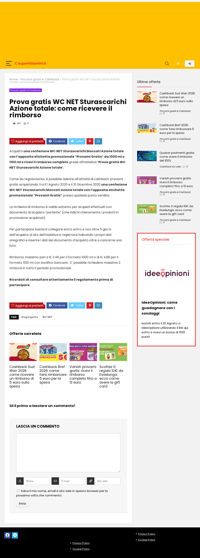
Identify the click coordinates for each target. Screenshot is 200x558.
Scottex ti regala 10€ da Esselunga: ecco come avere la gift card (111, 376)
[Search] (167, 63)
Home (13, 79)
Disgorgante (29, 317)
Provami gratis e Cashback (40, 79)
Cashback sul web (170, 166)
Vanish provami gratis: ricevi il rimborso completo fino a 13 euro (83, 374)
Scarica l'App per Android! (178, 63)
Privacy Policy (81, 543)
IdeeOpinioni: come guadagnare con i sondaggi (160, 308)
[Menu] (9, 63)
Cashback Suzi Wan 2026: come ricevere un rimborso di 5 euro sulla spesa (22, 376)
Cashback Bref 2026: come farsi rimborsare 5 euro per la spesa (53, 374)
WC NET (47, 317)
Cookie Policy (81, 549)
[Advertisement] (100, 29)
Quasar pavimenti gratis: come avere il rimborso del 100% (177, 157)
